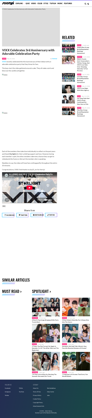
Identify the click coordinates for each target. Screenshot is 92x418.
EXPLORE (19, 3)
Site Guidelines (51, 388)
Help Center (50, 391)
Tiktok (52, 215)
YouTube (21, 391)
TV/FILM (53, 3)
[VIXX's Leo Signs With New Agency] (68, 89)
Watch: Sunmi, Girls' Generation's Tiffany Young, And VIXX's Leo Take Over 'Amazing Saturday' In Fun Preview (83, 64)
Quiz (28, 3)
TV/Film (79, 56)
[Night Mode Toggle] (88, 4)
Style (45, 3)
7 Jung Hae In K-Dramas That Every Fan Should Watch (75, 375)
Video (33, 3)
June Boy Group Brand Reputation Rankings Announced (83, 79)
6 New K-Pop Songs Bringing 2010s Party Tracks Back (45, 321)
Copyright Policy (38, 402)
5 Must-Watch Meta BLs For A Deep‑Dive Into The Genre (75, 321)
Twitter (23, 215)
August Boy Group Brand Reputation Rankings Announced (83, 50)
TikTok (21, 388)
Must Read (10, 291)
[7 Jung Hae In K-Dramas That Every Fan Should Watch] (76, 361)
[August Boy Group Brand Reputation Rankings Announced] (68, 48)
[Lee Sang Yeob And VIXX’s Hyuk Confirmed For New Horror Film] (68, 99)
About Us (35, 388)
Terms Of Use (37, 391)
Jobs (48, 395)
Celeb (39, 3)
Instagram (38, 215)
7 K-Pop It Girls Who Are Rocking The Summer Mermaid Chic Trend (44, 375)
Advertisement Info (38, 406)
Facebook (10, 215)
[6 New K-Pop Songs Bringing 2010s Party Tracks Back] (46, 307)
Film (79, 96)
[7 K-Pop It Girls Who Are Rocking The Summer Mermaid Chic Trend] (46, 361)
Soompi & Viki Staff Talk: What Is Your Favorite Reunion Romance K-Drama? (74, 347)
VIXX (4, 62)
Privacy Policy (37, 395)
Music (60, 3)
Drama (64, 317)
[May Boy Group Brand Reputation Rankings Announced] (68, 110)
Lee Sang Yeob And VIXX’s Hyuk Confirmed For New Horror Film (83, 101)
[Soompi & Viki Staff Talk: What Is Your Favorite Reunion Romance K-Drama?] (76, 333)
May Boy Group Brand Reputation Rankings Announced (83, 113)
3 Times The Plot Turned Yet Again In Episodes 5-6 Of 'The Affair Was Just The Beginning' (45, 348)
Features (68, 3)
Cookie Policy (37, 399)
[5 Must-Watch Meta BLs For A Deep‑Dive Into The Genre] (76, 307)
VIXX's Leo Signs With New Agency (83, 89)
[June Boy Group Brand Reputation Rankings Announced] (68, 77)
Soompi (54, 58)
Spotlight (40, 291)
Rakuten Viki (49, 413)
